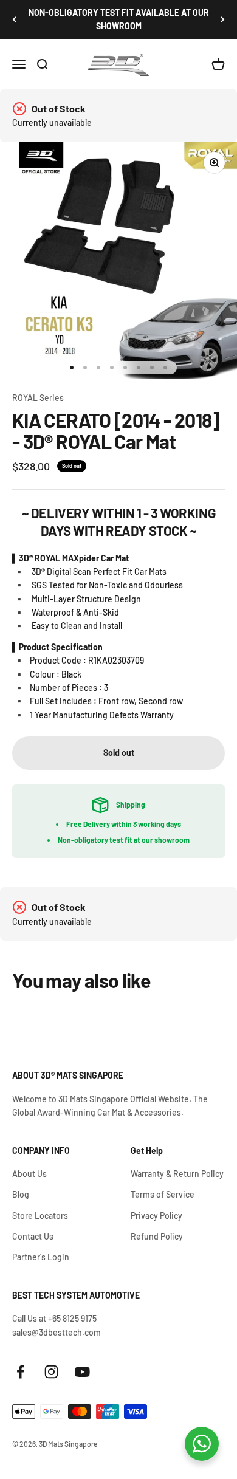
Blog (20, 1194)
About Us (29, 1173)
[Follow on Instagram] (51, 1372)
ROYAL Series (38, 398)
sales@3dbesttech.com (56, 1332)
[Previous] (14, 19)
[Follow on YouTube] (82, 1372)
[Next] (223, 19)
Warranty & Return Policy (177, 1173)
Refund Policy (157, 1236)
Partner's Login (40, 1257)
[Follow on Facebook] (20, 1372)
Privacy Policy (156, 1215)
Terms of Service (162, 1194)
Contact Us (32, 1236)
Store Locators (40, 1215)
